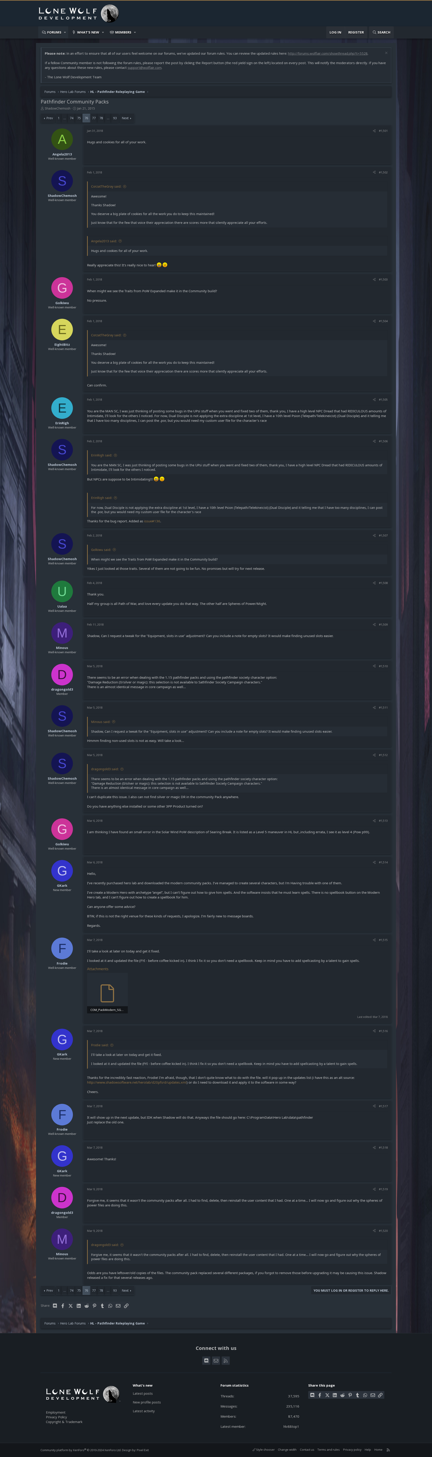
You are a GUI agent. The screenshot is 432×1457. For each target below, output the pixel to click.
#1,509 (383, 624)
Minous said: (100, 722)
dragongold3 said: (105, 769)
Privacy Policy (56, 1417)
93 (115, 118)
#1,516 (383, 1031)
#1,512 (383, 755)
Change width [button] (287, 1450)
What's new (88, 32)
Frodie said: (100, 1045)
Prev (49, 118)
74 (71, 118)
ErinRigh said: (101, 455)
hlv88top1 (291, 1426)
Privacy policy (352, 1450)
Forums (54, 32)
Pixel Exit (143, 1450)
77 (94, 118)
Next (125, 118)
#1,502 (383, 172)
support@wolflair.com (145, 67)
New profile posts (147, 1402)
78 (101, 118)
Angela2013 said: (104, 241)
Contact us (307, 1450)
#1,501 (383, 131)
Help (368, 1450)
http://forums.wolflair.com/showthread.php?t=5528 (328, 53)
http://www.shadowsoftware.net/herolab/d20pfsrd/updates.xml (137, 1082)
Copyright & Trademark (64, 1421)
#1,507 (383, 535)
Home (378, 1450)
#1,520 (383, 1231)
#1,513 (383, 821)
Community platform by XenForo (80, 1450)
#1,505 (383, 399)
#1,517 (383, 1106)
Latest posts (143, 1393)
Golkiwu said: (101, 550)
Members (123, 32)
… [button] (64, 118)
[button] (65, 32)
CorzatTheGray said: (106, 186)
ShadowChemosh (57, 108)
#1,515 (383, 940)
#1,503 (383, 279)
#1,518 (383, 1147)
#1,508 (383, 583)
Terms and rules (328, 1450)
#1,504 (383, 321)
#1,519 (383, 1189)
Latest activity (144, 1411)
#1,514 (383, 862)
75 (79, 118)
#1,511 (383, 707)
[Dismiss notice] (386, 53)
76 (86, 118)
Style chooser (265, 1450)
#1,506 (383, 441)
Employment (55, 1412)
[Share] (374, 130)
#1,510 (383, 666)
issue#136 (152, 521)
